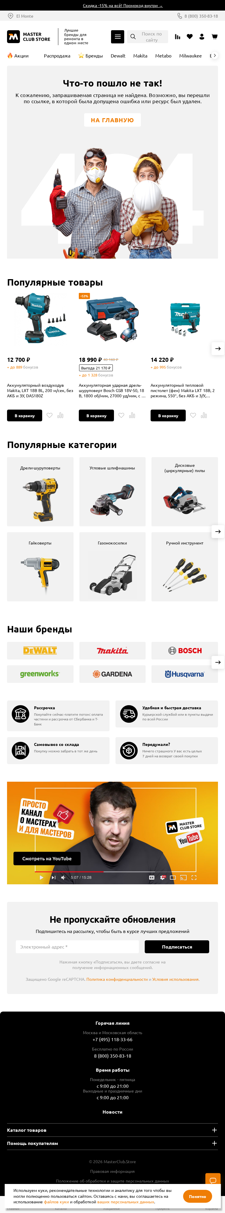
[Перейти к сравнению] (177, 36)
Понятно (197, 1196)
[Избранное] (49, 415)
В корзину (25, 415)
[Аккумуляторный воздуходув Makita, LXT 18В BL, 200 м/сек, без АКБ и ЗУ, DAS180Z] (40, 319)
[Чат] (213, 1180)
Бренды (94, 55)
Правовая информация (112, 1171)
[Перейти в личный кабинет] (202, 36)
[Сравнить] (60, 415)
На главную (112, 120)
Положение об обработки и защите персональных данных (112, 1180)
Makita (140, 55)
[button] (218, 348)
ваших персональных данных (125, 1201)
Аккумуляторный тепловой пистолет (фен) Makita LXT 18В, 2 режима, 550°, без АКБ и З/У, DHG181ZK (183, 390)
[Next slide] (218, 531)
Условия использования (175, 979)
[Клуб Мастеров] (29, 36)
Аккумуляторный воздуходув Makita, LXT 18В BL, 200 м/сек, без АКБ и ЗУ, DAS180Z (40, 390)
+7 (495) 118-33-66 (112, 1039)
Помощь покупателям (32, 1143)
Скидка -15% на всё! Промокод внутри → (116, 5)
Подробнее (112, 833)
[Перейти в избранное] (189, 36)
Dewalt (118, 55)
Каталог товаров (27, 1130)
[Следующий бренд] (214, 55)
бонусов (30, 366)
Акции (21, 55)
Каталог (117, 36)
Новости (112, 1112)
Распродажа (57, 55)
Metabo (163, 55)
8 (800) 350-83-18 (201, 15)
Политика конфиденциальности (117, 979)
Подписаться (177, 947)
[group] (40, 491)
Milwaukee (190, 55)
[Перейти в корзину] (214, 36)
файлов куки (56, 1201)
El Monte (24, 15)
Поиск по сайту (152, 36)
